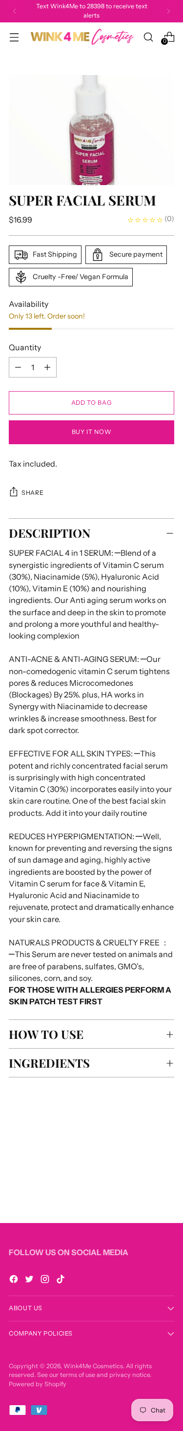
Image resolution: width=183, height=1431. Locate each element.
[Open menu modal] (14, 37)
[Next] (168, 11)
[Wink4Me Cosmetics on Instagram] (46, 1280)
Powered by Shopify (37, 1384)
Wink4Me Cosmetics (93, 1366)
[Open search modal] (148, 37)
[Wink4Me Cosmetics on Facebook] (14, 1280)
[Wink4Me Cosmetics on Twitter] (30, 1280)
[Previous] (14, 11)
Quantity (25, 347)
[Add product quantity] (18, 367)
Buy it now (91, 431)
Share (32, 492)
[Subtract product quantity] (47, 367)
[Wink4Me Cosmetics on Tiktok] (61, 1280)
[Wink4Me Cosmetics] (81, 36)
